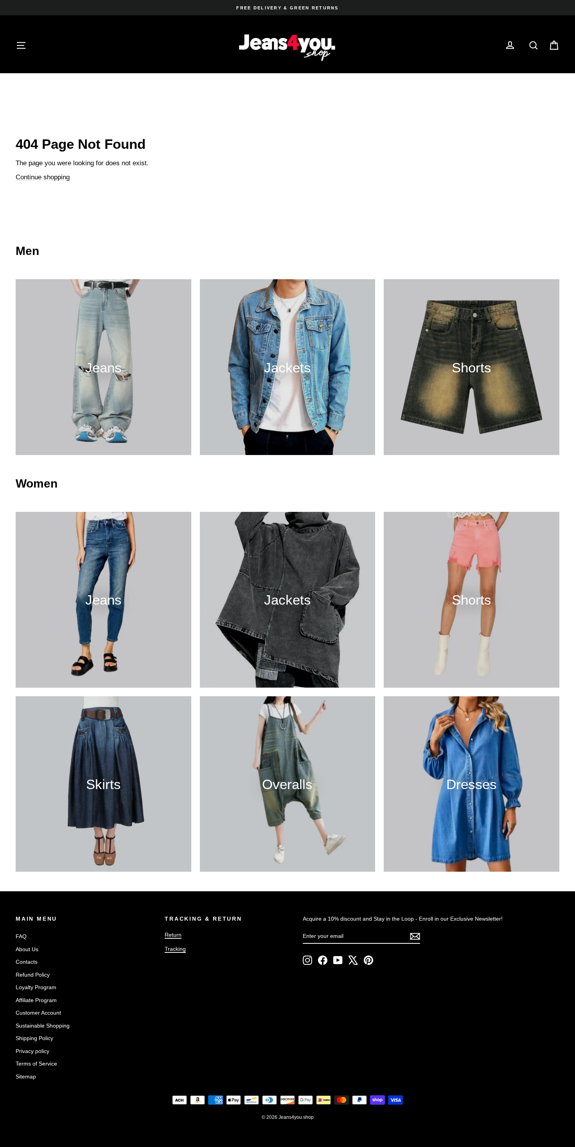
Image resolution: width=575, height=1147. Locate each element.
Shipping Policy (34, 1038)
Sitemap (26, 1076)
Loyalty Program (36, 987)
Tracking (175, 949)
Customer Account (38, 1013)
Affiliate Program (36, 1000)
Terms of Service (36, 1063)
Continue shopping (43, 177)
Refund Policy (33, 975)
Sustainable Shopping (43, 1025)
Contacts (27, 962)
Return (173, 935)
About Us (27, 949)
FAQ (21, 936)
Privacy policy (32, 1051)
